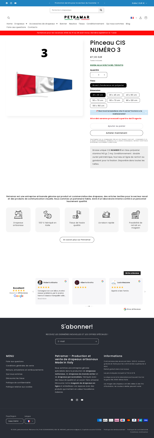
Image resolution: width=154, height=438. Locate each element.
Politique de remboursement (114, 429)
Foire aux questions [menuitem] (16, 27)
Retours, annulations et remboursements (24, 370)
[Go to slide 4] (89, 306)
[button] (8, 17)
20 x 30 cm (98, 95)
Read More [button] (42, 298)
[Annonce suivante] (104, 3)
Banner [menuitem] (63, 23)
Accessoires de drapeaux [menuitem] (42, 23)
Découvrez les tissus (15, 378)
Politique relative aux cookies (19, 387)
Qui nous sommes (14, 374)
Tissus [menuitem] (82, 23)
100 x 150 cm (98, 106)
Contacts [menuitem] (32, 27)
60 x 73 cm (114, 100)
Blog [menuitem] (128, 23)
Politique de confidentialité (18, 382)
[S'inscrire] (96, 341)
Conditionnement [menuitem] (95, 23)
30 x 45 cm (114, 95)
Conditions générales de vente (20, 365)
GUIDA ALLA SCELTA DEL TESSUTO (106, 65)
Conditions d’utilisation (139, 432)
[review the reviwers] (65, 281)
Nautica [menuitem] (73, 23)
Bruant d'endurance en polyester (108, 85)
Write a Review (132, 273)
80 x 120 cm (131, 100)
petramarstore (22, 429)
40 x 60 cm (131, 95)
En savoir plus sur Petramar (77, 239)
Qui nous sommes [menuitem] (115, 23)
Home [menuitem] (10, 23)
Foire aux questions (14, 361)
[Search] (101, 10)
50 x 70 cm (98, 100)
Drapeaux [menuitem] (19, 23)
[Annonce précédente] (49, 3)
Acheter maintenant (116, 133)
